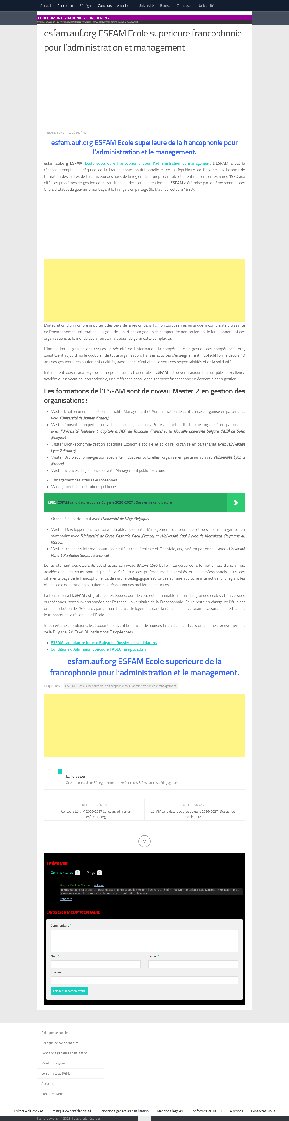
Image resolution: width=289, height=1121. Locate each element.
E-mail (153, 956)
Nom (55, 956)
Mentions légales (53, 1063)
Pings (93, 872)
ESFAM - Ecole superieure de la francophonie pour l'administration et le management (120, 686)
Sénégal (85, 5)
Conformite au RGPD (55, 1073)
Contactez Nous (52, 1094)
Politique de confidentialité (60, 1043)
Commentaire (61, 925)
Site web (57, 972)
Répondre (66, 899)
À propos (47, 1084)
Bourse (165, 5)
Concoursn (65, 5)
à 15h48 (99, 885)
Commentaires (65, 872)
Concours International (115, 5)
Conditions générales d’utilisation (64, 1053)
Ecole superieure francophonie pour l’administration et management (148, 163)
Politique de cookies (55, 1033)
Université (146, 5)
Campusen (185, 5)
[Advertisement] (144, 94)
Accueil (45, 5)
